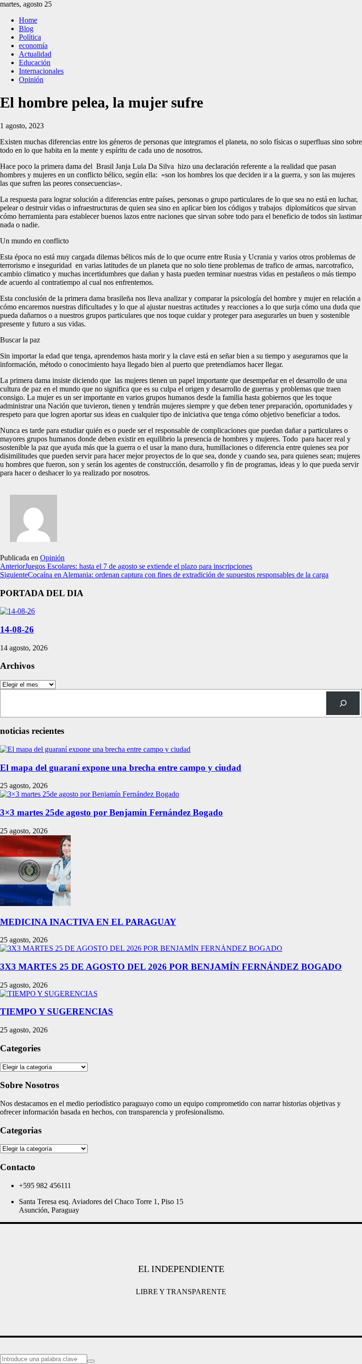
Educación (34, 62)
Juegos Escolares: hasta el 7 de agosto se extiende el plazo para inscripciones (126, 566)
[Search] (343, 703)
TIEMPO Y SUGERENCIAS (56, 1011)
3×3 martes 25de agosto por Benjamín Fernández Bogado (111, 812)
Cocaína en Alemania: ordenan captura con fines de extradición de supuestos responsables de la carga (164, 575)
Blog (26, 29)
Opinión (31, 79)
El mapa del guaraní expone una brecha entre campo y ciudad (120, 768)
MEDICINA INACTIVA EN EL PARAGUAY (88, 922)
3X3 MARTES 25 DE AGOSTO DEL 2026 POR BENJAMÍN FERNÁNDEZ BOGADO (171, 967)
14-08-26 (17, 629)
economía (33, 46)
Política (30, 37)
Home (28, 20)
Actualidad (35, 54)
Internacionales (41, 71)
